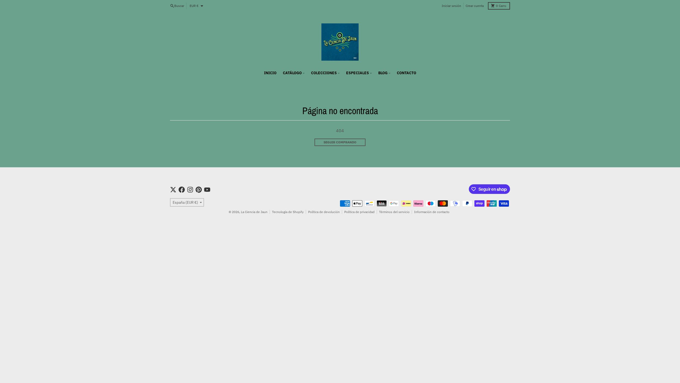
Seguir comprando (340, 142)
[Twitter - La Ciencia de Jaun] (173, 189)
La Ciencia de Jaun (254, 212)
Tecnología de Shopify (288, 212)
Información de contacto (431, 212)
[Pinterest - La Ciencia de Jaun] (199, 189)
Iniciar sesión (451, 6)
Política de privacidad (359, 212)
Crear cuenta (475, 6)
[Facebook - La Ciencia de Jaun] (181, 189)
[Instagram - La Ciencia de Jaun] (190, 189)
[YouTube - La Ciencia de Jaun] (207, 189)
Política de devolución (324, 212)
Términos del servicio (394, 212)
